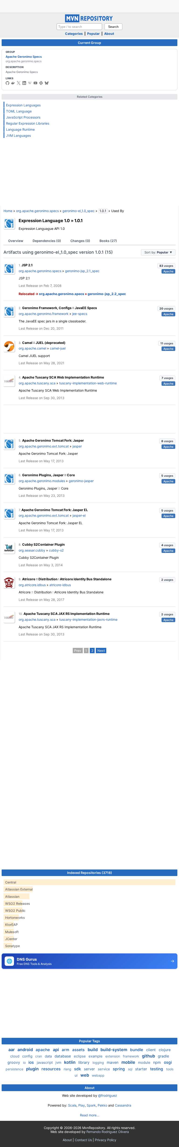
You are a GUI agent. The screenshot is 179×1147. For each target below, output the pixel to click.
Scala (72, 1105)
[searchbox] (79, 26)
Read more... (89, 1115)
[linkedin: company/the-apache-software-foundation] (24, 83)
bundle (137, 1049)
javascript (45, 1062)
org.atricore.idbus (32, 585)
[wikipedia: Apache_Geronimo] (30, 83)
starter (141, 1069)
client (151, 1049)
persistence (15, 1069)
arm (66, 1049)
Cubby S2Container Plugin (43, 544)
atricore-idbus (60, 585)
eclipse (80, 1056)
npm (157, 1062)
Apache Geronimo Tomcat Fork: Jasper (53, 440)
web (85, 1075)
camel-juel (57, 348)
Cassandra (123, 1105)
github (149, 1055)
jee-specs (79, 314)
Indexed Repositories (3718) (89, 873)
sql (130, 1069)
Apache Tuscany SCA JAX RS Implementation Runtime (67, 614)
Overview (15, 241)
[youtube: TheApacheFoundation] (35, 83)
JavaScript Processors (23, 117)
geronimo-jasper (81, 481)
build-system (114, 1049)
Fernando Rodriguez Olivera (107, 1132)
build (93, 1049)
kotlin (70, 1062)
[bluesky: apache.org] (46, 83)
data (49, 1056)
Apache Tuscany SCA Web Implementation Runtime (63, 377)
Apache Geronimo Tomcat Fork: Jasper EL (54, 510)
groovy (14, 1062)
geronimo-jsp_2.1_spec (82, 271)
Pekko (102, 1105)
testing (157, 1069)
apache (43, 1049)
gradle (163, 1056)
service (104, 1069)
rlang (68, 1069)
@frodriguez (107, 1095)
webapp (98, 1075)
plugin (33, 1068)
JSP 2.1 (27, 265)
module (144, 1062)
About (109, 34)
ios (31, 1062)
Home (7, 211)
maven (113, 1062)
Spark (91, 1105)
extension (113, 1056)
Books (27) (108, 241)
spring (119, 1069)
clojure (165, 1049)
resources (51, 1069)
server (90, 1069)
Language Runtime (20, 129)
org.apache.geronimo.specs (37, 211)
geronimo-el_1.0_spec (78, 211)
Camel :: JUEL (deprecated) (43, 343)
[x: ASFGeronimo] (19, 83)
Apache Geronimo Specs (24, 56)
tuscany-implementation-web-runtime (88, 383)
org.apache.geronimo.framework (44, 314)
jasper (77, 446)
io (25, 1062)
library (84, 1062)
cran (39, 1056)
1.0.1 (78, 220)
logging (99, 1062)
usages (166, 265)
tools (169, 1069)
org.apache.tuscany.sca (37, 383)
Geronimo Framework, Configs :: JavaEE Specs (59, 308)
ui (77, 1075)
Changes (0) (80, 241)
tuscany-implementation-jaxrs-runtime (88, 619)
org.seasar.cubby (32, 550)
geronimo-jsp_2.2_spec (107, 294)
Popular (93, 34)
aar (12, 1049)
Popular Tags (89, 1041)
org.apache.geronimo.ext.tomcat (44, 446)
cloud (15, 1056)
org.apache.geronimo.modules (42, 481)
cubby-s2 (56, 550)
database (63, 1056)
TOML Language (19, 111)
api (56, 1049)
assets (79, 1049)
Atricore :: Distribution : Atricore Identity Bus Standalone (66, 579)
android (25, 1049)
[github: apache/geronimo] (7, 83)
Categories (74, 34)
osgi (168, 1062)
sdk (78, 1069)
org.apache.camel (32, 348)
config (27, 1056)
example (96, 1056)
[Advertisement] (89, 6)
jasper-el (79, 515)
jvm (58, 1062)
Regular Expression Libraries (27, 123)
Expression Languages (23, 105)
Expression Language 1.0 (44, 220)
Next (101, 651)
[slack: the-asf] (41, 83)
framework (131, 1056)
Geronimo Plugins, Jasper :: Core (48, 475)
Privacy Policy (105, 1140)
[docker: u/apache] (13, 83)
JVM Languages (18, 135)
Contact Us (83, 1140)
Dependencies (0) (47, 241)
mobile (128, 1062)
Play (81, 1105)
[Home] (89, 21)
